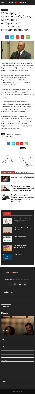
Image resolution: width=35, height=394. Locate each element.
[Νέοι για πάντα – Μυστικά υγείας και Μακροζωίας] (7, 221)
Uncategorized (10, 7)
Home (2, 7)
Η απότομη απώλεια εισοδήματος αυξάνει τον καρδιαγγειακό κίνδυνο (9, 160)
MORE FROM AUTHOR (22, 172)
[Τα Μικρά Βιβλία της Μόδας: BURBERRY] (7, 230)
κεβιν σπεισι (18, 134)
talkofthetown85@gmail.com (21, 279)
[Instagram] (15, 284)
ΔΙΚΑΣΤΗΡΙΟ (10, 134)
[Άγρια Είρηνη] (7, 257)
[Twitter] (25, 284)
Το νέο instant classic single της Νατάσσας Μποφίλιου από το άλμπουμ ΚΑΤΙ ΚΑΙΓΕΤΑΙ (22, 188)
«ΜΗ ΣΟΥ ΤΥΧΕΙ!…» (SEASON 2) (22, 177)
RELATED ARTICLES (8, 172)
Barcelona (5, 331)
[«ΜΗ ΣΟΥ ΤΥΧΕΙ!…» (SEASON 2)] (5, 179)
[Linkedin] (20, 284)
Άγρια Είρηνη (18, 254)
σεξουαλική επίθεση (7, 136)
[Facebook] (10, 284)
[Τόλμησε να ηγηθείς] (7, 239)
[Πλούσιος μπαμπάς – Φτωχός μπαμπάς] (7, 248)
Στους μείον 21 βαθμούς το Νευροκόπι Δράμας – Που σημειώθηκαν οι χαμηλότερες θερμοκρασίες (26, 162)
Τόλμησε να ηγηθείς (20, 236)
